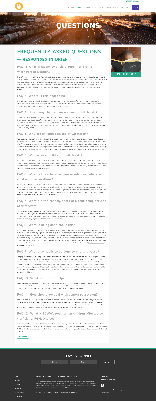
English (129, 1)
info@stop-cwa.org (108, 379)
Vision (89, 7)
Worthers (74, 392)
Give (135, 7)
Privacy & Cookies (52, 392)
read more (23, 337)
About (80, 7)
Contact (125, 7)
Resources (111, 7)
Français (136, 1)
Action (99, 7)
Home (71, 7)
